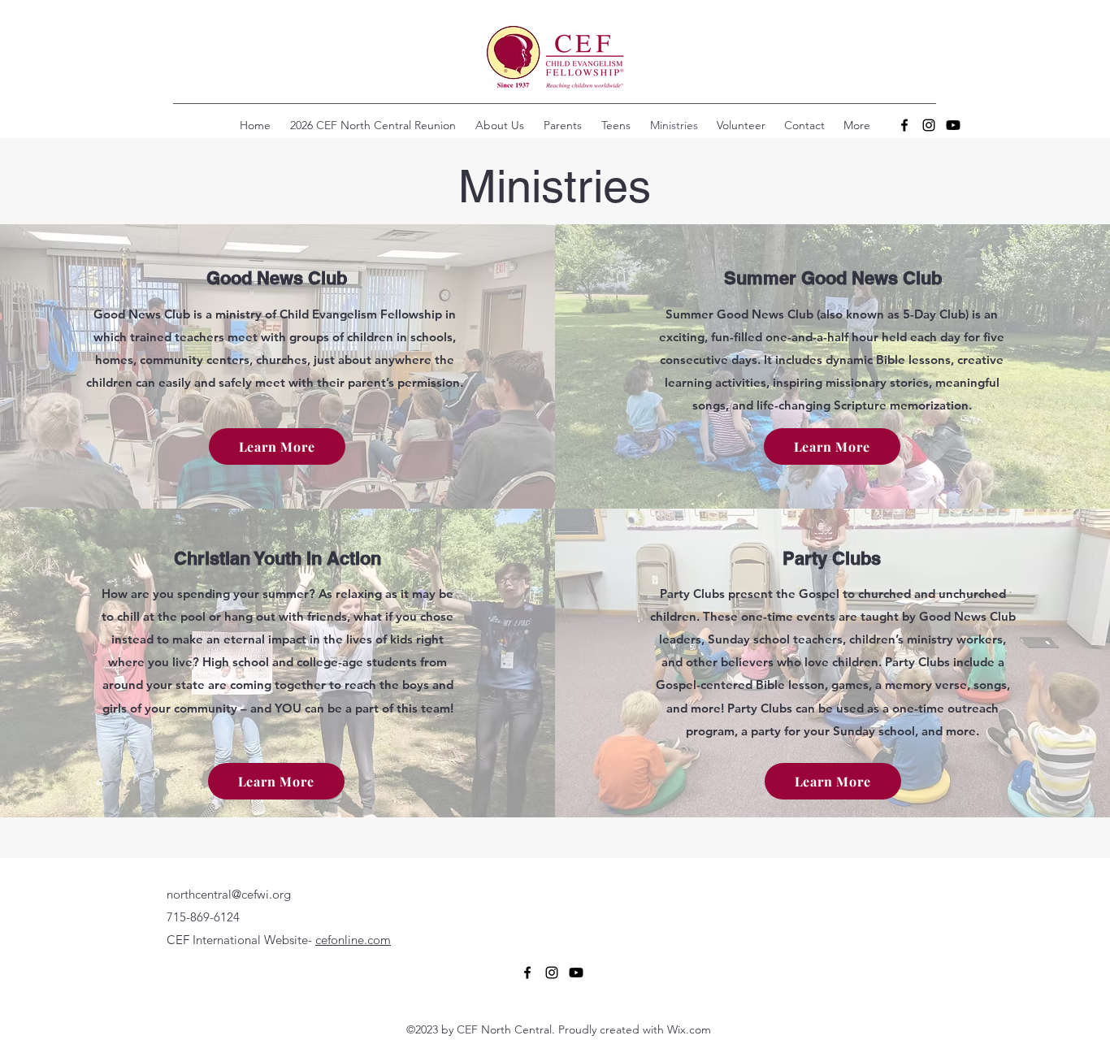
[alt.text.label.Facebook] (904, 125)
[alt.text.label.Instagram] (929, 125)
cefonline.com (353, 939)
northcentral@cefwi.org (229, 894)
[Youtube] (953, 125)
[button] (616, 125)
